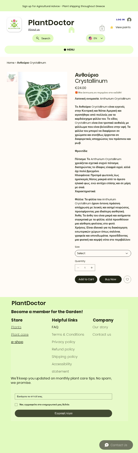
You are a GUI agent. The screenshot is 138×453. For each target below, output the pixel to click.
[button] (102, 28)
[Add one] (91, 267)
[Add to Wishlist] (127, 279)
